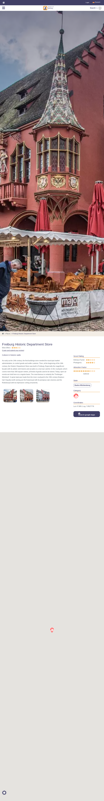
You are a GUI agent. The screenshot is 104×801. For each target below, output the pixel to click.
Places (8, 333)
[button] (52, 630)
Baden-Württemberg (82, 385)
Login (87, 2)
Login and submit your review (13, 350)
